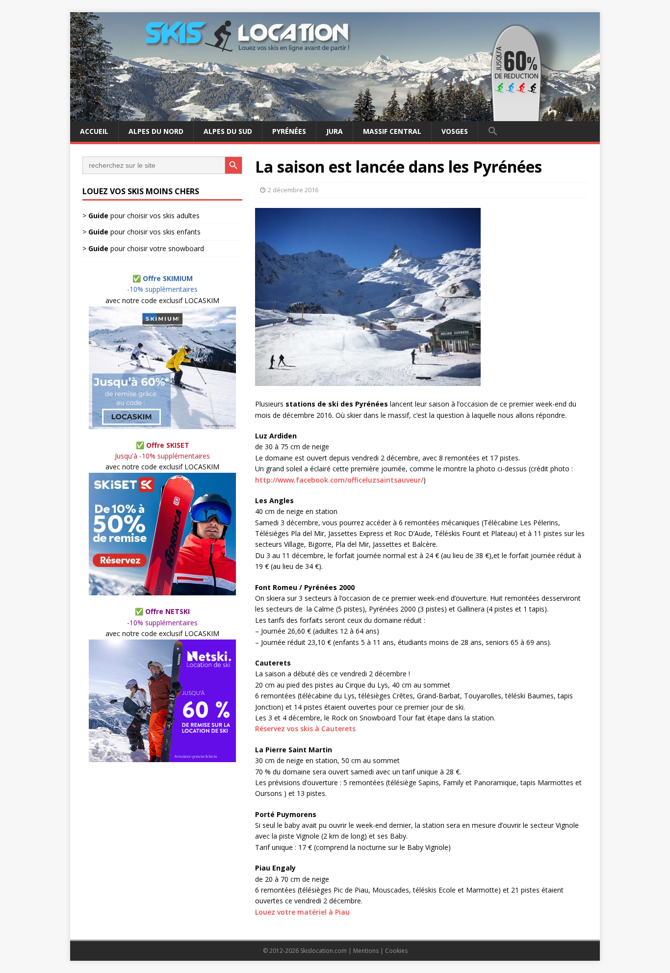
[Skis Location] (335, 115)
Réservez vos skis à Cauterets (305, 728)
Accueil (94, 131)
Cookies (396, 951)
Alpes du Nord (156, 131)
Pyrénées (289, 131)
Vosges (454, 131)
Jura (334, 131)
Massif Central (392, 131)
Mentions (366, 951)
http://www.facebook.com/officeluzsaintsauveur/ (339, 480)
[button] (493, 131)
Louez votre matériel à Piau (302, 912)
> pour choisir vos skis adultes (141, 215)
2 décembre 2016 (293, 189)
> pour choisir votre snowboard (143, 248)
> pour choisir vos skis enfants (141, 232)
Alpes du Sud (228, 131)
